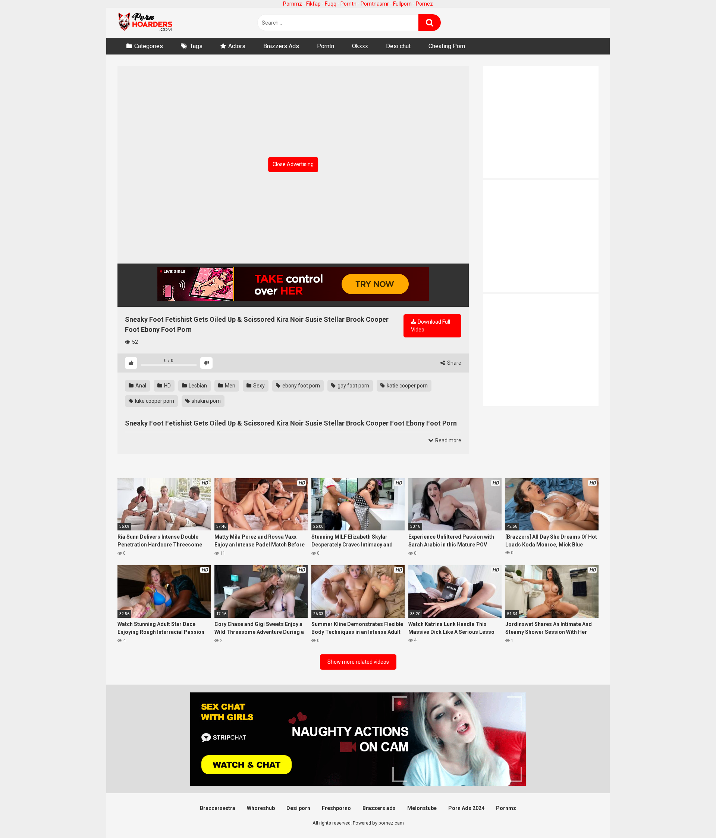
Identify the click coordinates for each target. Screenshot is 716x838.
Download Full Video (430, 326)
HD (167, 386)
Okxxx (360, 46)
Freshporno (336, 808)
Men (229, 386)
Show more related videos (358, 662)
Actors (236, 46)
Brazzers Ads (281, 46)
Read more (447, 440)
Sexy (258, 386)
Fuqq (330, 4)
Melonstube (422, 808)
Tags (196, 46)
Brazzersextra (217, 808)
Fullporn (402, 4)
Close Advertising (293, 164)
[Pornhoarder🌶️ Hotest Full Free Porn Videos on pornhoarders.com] (145, 23)
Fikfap (313, 4)
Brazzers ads (379, 808)
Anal (140, 386)
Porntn (348, 4)
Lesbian (197, 386)
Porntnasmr (375, 4)
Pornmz (292, 4)
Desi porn (298, 808)
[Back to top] (691, 815)
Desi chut (398, 46)
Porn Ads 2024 (466, 808)
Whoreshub (261, 808)
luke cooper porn (154, 401)
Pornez (424, 4)
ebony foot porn (300, 386)
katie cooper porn (407, 386)
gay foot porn (352, 386)
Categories (148, 46)
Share (453, 363)
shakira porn (206, 401)
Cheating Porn (446, 46)
